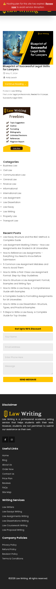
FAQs (5, 487)
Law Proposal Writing (13, 529)
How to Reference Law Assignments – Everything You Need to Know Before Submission (23, 256)
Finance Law (9, 183)
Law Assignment (11, 197)
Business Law (10, 165)
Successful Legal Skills (12, 98)
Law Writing (16, 91)
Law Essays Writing (12, 511)
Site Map (6, 492)
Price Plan (7, 478)
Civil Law (7, 170)
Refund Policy (9, 549)
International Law (12, 193)
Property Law (10, 216)
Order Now (7, 469)
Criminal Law (10, 179)
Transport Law (10, 220)
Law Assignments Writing (15, 516)
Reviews (6, 483)
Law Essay (8, 206)
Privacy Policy (9, 544)
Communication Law (14, 174)
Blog (4, 460)
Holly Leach (11, 77)
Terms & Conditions (12, 558)
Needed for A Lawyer (39, 94)
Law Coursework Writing (14, 525)
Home (5, 455)
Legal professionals (21, 94)
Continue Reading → (15, 84)
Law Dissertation (11, 202)
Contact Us (8, 473)
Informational (10, 188)
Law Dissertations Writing (15, 520)
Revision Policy (10, 553)
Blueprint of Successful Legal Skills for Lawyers (26, 67)
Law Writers (8, 507)
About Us (7, 464)
